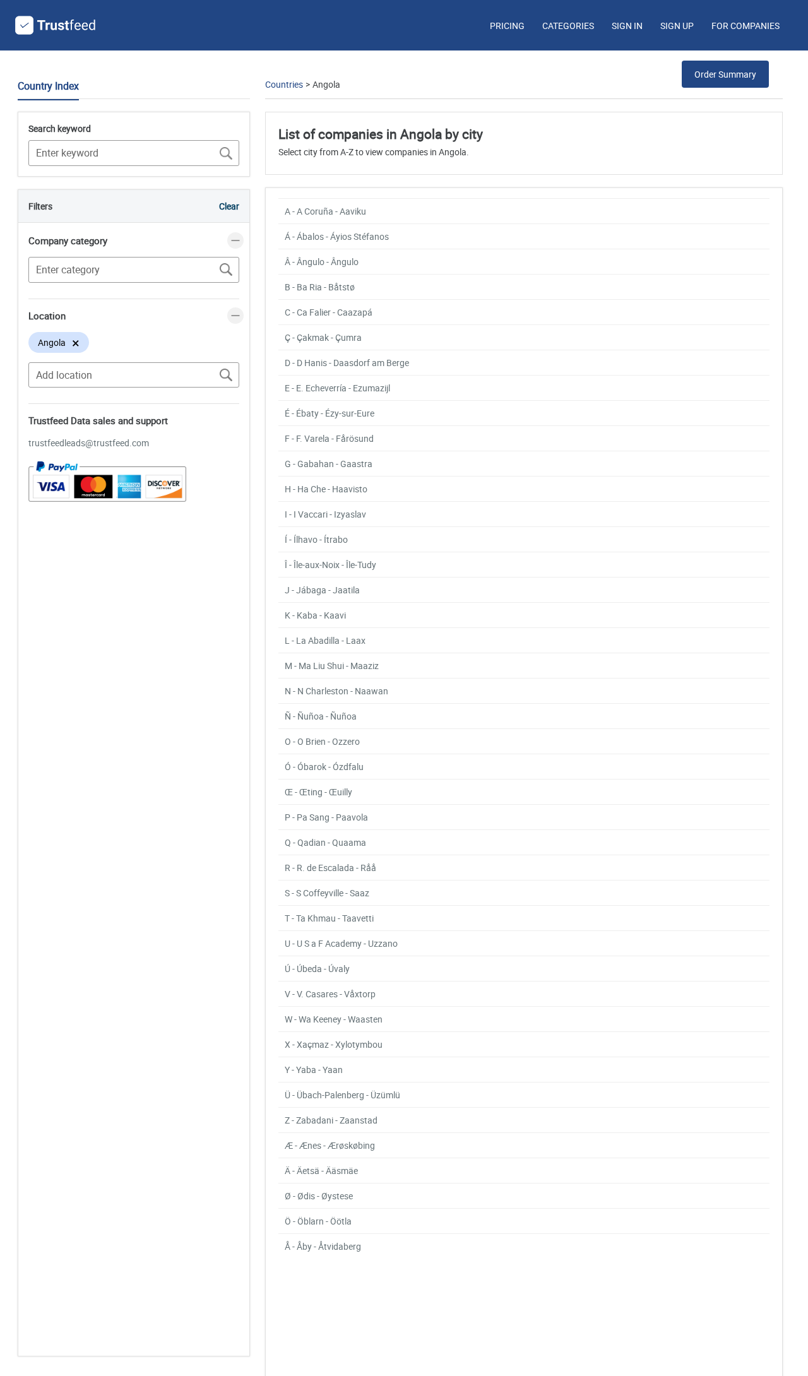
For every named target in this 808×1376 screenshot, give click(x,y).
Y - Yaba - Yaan (314, 1070)
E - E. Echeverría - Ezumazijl (337, 388)
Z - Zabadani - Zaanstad (331, 1120)
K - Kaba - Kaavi (315, 615)
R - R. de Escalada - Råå (330, 868)
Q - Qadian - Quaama (325, 842)
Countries (284, 84)
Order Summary (725, 74)
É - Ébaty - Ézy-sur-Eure (329, 413)
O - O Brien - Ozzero (322, 741)
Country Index (48, 86)
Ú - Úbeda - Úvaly (317, 969)
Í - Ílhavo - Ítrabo (316, 539)
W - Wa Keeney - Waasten (334, 1019)
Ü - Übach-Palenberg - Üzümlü (342, 1095)
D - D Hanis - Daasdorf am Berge (347, 363)
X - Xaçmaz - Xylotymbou (334, 1044)
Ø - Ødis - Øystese (319, 1196)
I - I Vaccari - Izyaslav (325, 514)
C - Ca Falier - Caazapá (328, 312)
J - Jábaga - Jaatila (322, 590)
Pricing (507, 26)
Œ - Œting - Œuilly (318, 792)
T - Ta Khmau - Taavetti (329, 918)
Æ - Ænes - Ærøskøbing (330, 1145)
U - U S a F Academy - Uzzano (341, 943)
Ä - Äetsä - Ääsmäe (321, 1171)
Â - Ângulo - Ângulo (322, 262)
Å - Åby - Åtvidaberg (323, 1246)
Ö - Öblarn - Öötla (318, 1221)
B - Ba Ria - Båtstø (320, 287)
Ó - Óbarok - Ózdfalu (324, 767)
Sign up (677, 26)
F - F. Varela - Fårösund (329, 438)
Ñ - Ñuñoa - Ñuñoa (321, 716)
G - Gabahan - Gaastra (328, 464)
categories (568, 26)
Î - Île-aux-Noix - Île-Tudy (330, 565)
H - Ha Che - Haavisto (326, 489)
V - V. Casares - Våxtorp (330, 994)
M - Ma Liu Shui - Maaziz (332, 666)
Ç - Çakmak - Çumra (323, 337)
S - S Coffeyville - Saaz (327, 893)
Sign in (627, 26)
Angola (326, 84)
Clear (229, 206)
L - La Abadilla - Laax (325, 640)
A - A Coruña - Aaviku (325, 211)
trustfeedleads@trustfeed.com (88, 443)
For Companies (745, 26)
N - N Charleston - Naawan (336, 691)
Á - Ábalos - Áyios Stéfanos (337, 236)
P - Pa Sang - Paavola (326, 817)
